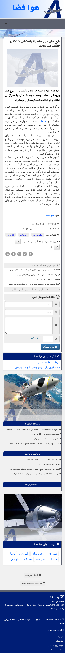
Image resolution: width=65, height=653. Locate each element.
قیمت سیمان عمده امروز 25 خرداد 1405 (44, 434)
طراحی (15, 559)
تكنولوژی (37, 234)
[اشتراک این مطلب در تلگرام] (24, 254)
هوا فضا (50, 215)
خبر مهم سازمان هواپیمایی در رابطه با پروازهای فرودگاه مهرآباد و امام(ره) (33, 429)
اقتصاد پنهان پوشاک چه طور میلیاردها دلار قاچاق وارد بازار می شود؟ (35, 443)
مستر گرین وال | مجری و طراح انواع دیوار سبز (37, 367)
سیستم (40, 559)
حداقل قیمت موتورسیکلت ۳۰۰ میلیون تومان (43, 459)
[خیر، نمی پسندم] (57, 247)
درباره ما (59, 636)
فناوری (10, 234)
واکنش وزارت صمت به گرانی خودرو (46, 439)
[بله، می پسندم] (18, 241)
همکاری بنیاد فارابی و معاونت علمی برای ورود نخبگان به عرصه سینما (34, 284)
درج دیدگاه (49, 346)
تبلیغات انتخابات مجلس (49, 362)
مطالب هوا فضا (57, 650)
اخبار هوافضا (32, 575)
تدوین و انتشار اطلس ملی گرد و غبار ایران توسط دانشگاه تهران (36, 474)
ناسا (12, 553)
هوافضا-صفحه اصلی (32, 583)
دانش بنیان (38, 553)
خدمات (42, 121)
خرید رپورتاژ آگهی (55, 645)
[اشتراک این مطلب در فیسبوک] (13, 254)
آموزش (23, 553)
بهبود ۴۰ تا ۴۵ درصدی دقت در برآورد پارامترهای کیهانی (38, 275)
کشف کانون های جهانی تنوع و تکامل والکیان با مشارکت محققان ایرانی (34, 270)
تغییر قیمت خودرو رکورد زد (49, 464)
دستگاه (27, 559)
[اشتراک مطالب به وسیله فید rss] (7, 254)
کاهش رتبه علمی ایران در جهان (47, 279)
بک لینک (59, 641)
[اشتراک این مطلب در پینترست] (19, 254)
